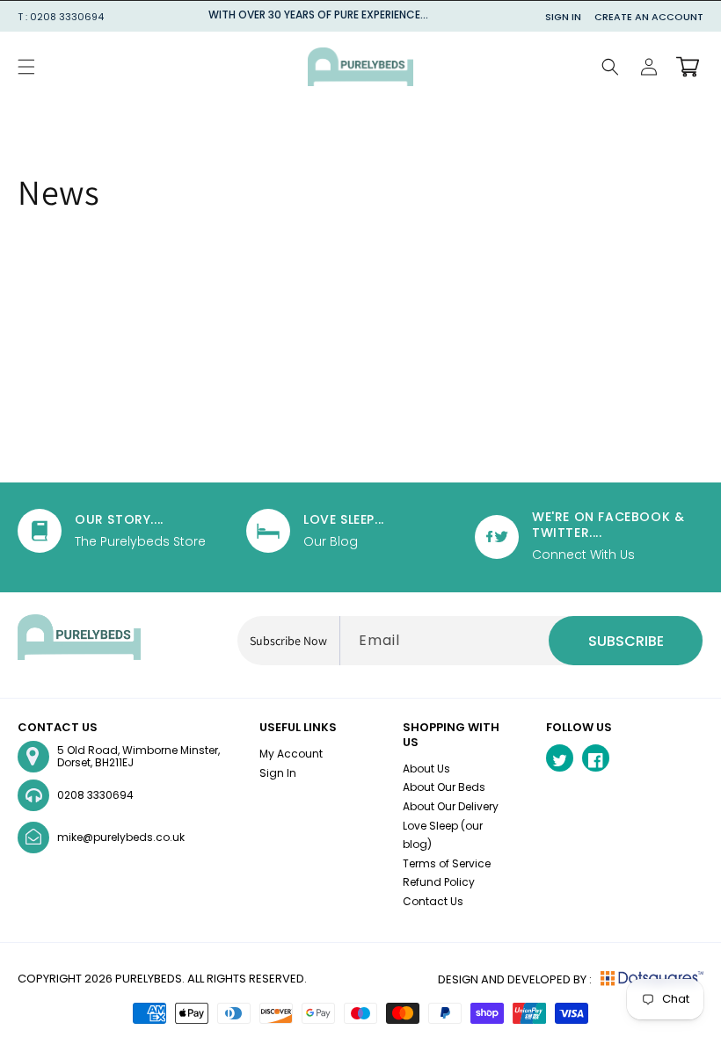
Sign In (563, 17)
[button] (26, 66)
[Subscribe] (626, 640)
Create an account (648, 17)
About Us (426, 768)
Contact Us (433, 901)
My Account (291, 753)
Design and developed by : (515, 979)
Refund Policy (439, 881)
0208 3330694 (95, 794)
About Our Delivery (451, 806)
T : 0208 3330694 (61, 17)
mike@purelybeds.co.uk (121, 837)
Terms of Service (447, 863)
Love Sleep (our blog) (443, 835)
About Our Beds (444, 787)
